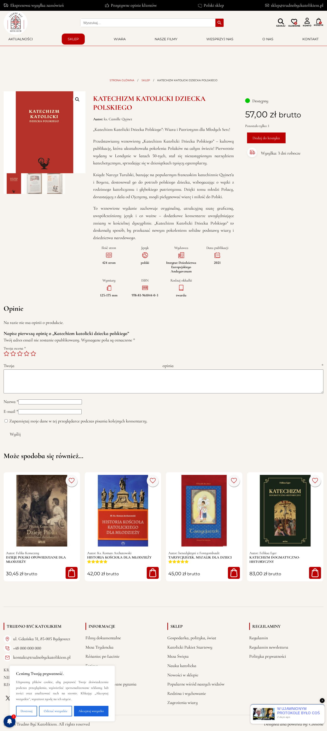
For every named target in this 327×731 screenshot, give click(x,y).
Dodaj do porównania (72, 481)
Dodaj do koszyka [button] (72, 573)
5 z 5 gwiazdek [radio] (33, 354)
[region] (62, 693)
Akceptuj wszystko (91, 711)
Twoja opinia (163, 365)
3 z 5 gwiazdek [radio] (20, 354)
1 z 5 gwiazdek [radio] (6, 354)
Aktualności (20, 39)
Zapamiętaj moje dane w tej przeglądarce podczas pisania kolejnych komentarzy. (78, 421)
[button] (77, 99)
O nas (267, 39)
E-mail (11, 411)
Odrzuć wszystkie (56, 711)
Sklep (73, 39)
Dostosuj (27, 711)
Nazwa (11, 401)
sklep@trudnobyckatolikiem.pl (297, 5)
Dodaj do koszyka (266, 138)
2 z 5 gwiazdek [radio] (13, 354)
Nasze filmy (166, 39)
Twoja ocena (15, 348)
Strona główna (122, 80)
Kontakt (310, 39)
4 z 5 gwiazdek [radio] (26, 354)
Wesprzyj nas (219, 39)
